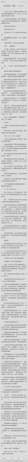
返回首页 (4, 458)
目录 (18, 458)
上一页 (11, 458)
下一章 (24, 458)
